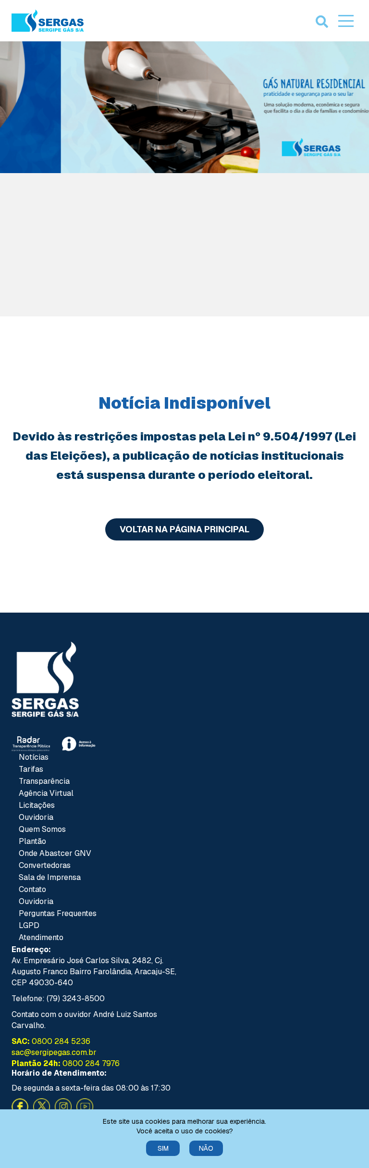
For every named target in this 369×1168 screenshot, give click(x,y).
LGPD (29, 925)
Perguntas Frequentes (58, 913)
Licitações (37, 805)
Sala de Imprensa (50, 877)
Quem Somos (42, 829)
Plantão (32, 841)
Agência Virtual (46, 793)
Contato (32, 889)
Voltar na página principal (184, 529)
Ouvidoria (36, 817)
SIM (163, 1148)
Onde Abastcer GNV (55, 853)
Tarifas (31, 769)
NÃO (206, 1148)
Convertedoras (45, 865)
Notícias (34, 757)
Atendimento (41, 937)
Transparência (44, 781)
